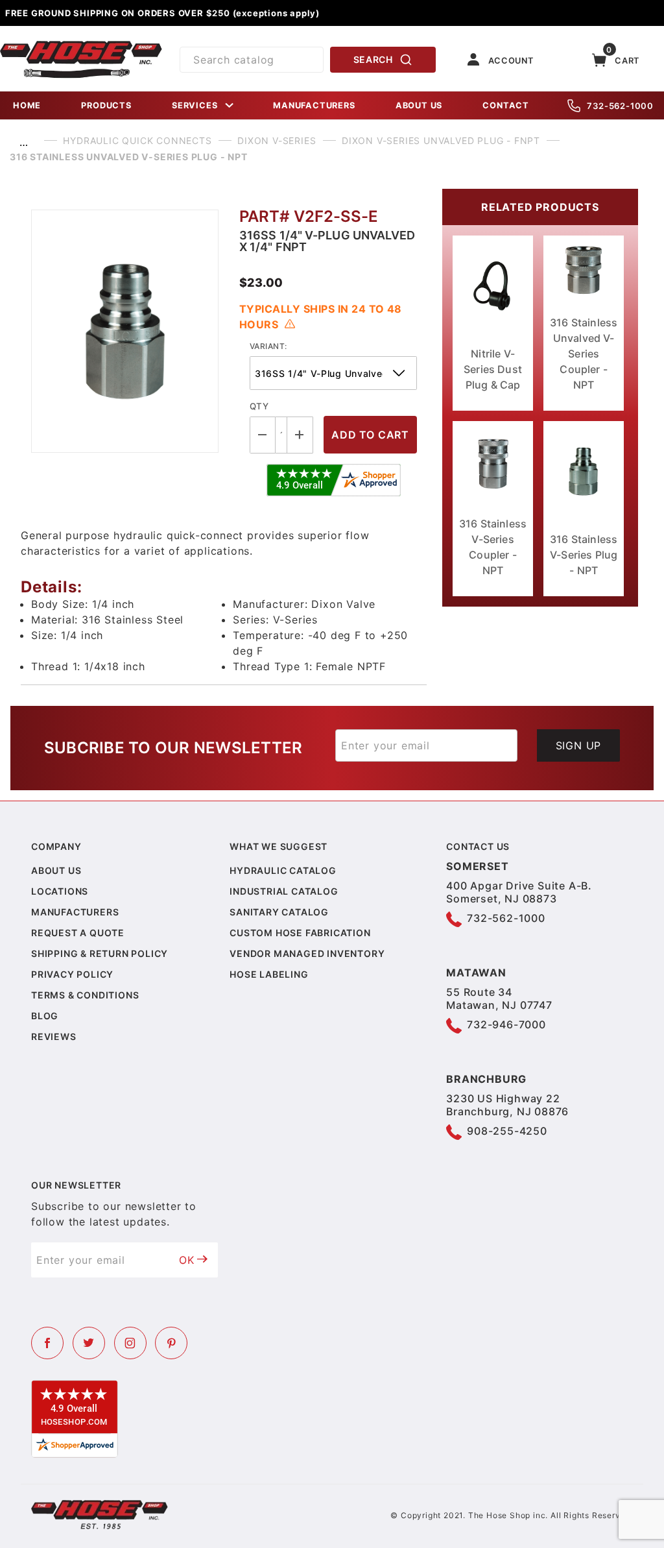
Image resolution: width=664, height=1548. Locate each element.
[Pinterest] (171, 1343)
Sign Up (579, 745)
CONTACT (505, 105)
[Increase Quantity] (300, 435)
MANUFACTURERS (314, 105)
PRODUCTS (106, 105)
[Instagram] (130, 1343)
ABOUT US (419, 105)
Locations (59, 891)
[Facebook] (47, 1343)
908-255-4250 (507, 1130)
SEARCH (373, 59)
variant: (268, 346)
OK (187, 1259)
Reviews (54, 1036)
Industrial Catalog (284, 891)
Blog (44, 1015)
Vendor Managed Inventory (307, 953)
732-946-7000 (506, 1024)
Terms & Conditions (85, 994)
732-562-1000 (620, 106)
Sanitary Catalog (279, 911)
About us (56, 870)
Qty (259, 406)
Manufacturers (75, 911)
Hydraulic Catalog (283, 870)
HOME (27, 105)
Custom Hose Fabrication (300, 932)
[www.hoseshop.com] (81, 45)
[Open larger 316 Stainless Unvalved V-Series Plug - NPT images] (125, 331)
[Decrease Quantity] (263, 435)
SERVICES (194, 105)
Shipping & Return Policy (99, 953)
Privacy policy (72, 974)
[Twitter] (89, 1343)
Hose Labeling (269, 974)
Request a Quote (77, 932)
